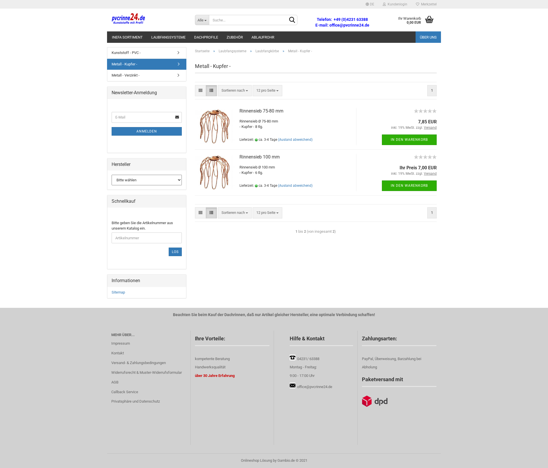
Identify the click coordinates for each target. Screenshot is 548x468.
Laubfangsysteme (168, 37)
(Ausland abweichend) (295, 140)
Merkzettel (428, 4)
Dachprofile (206, 37)
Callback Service (124, 392)
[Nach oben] (532, 459)
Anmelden (146, 131)
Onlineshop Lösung (256, 460)
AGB (114, 382)
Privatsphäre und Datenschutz (135, 401)
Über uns (428, 37)
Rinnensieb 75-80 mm (261, 111)
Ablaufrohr (262, 37)
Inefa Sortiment (127, 37)
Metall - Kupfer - (124, 64)
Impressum (120, 343)
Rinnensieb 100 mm (259, 157)
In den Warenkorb (409, 140)
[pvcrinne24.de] (148, 20)
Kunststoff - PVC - (126, 53)
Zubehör (235, 37)
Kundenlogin (396, 4)
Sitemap (118, 292)
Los (175, 252)
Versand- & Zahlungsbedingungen (138, 363)
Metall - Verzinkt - (126, 75)
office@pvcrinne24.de (314, 387)
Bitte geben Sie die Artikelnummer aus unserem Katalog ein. (142, 225)
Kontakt (117, 353)
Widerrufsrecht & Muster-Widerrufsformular (146, 372)
